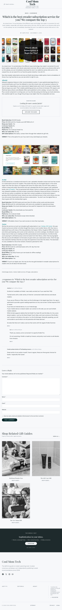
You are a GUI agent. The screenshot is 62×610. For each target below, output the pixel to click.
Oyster (4, 224)
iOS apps (28, 272)
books (10, 272)
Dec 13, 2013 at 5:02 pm (16, 329)
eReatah (4, 80)
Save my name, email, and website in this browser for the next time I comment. (24, 416)
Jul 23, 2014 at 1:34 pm (36, 349)
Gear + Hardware (31, 13)
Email (3, 403)
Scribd (4, 180)
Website (4, 409)
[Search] (4, 4)
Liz (10, 329)
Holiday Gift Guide (46, 226)
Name (4, 397)
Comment (5, 376)
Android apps (5, 272)
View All (56, 436)
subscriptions (34, 272)
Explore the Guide (32, 112)
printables (12, 189)
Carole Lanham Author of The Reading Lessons (19, 349)
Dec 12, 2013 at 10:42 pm (16, 288)
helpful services (21, 272)
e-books (15, 272)
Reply (8, 326)
